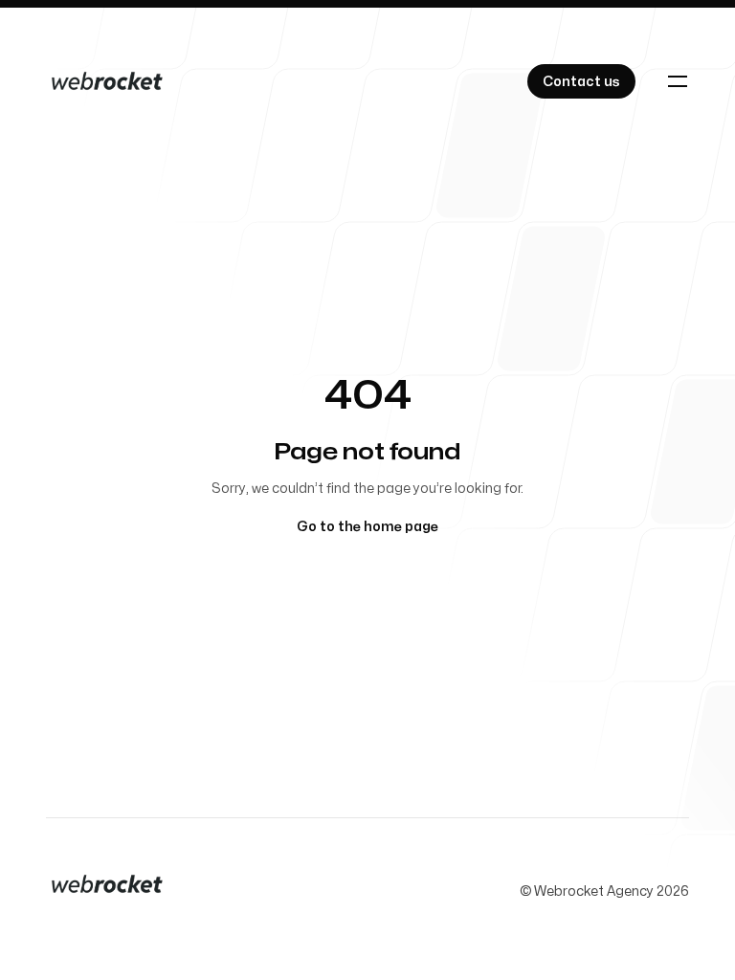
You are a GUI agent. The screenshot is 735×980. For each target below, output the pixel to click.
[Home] (107, 80)
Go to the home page (367, 527)
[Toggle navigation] (678, 81)
